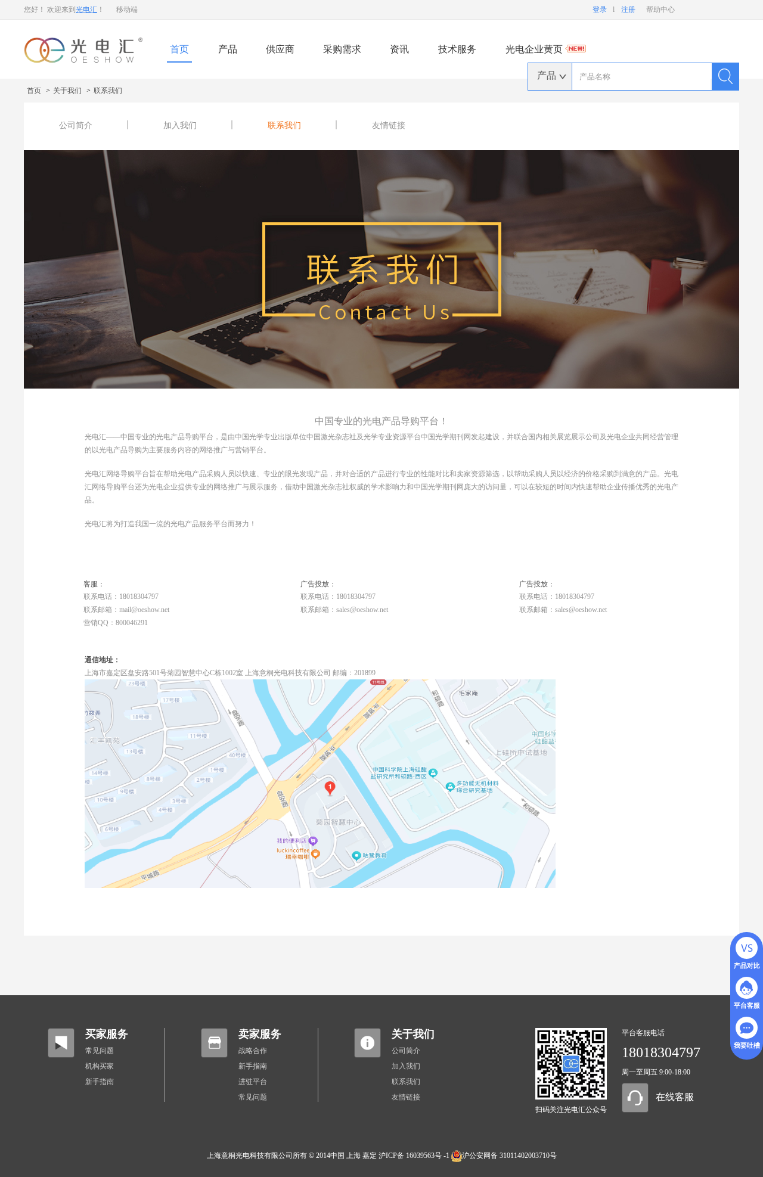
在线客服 (675, 1097)
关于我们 (68, 90)
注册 (628, 9)
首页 (179, 49)
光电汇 (86, 9)
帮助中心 (660, 9)
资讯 (399, 49)
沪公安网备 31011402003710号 (509, 1155)
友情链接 (388, 125)
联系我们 (108, 90)
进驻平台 (252, 1081)
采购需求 (342, 49)
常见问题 (99, 1050)
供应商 (280, 49)
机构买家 (99, 1066)
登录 (600, 9)
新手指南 (99, 1081)
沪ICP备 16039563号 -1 (414, 1155)
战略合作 (252, 1050)
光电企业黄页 (535, 49)
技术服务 (457, 49)
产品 (227, 49)
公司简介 (75, 125)
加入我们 (180, 125)
